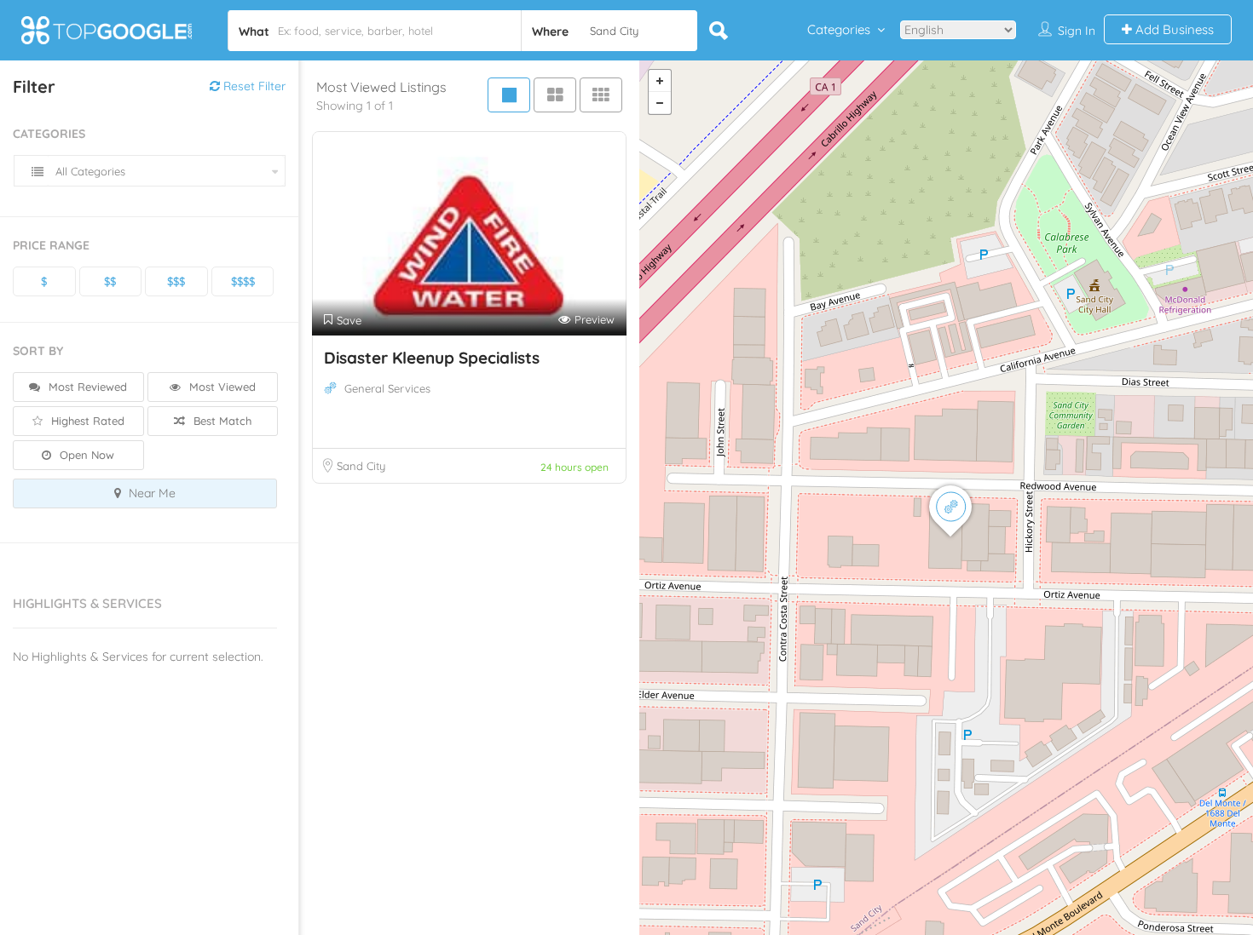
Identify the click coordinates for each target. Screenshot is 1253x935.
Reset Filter (253, 86)
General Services (387, 388)
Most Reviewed (86, 386)
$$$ (176, 281)
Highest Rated (86, 420)
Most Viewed (221, 386)
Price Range (51, 245)
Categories (838, 29)
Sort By (38, 351)
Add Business (1173, 29)
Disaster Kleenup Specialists (432, 357)
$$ (110, 281)
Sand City (361, 466)
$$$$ (243, 281)
